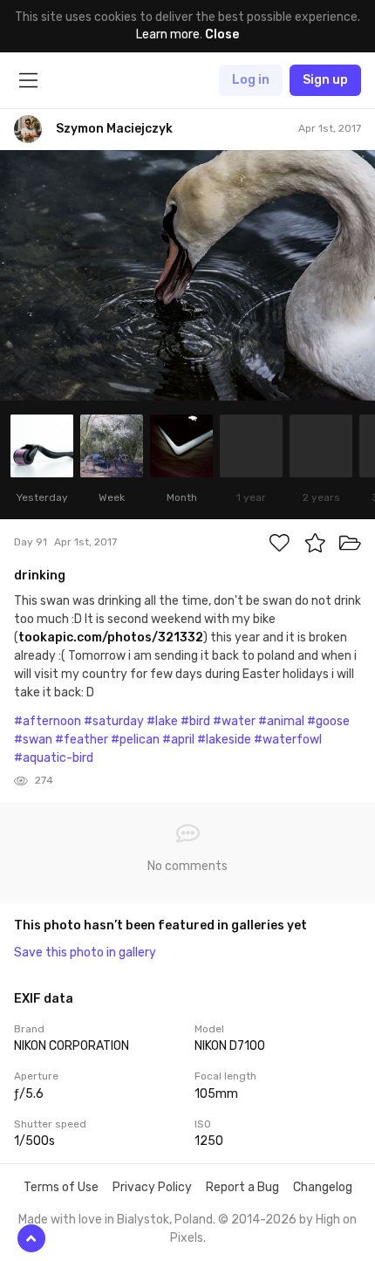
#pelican (135, 739)
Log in (250, 79)
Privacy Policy (152, 1187)
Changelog (322, 1187)
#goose (328, 721)
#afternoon (47, 721)
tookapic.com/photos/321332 (110, 637)
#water (234, 721)
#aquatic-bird (53, 757)
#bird (195, 721)
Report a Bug (242, 1187)
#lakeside (224, 739)
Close (222, 34)
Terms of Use (61, 1187)
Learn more (168, 34)
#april (178, 739)
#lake (162, 721)
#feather (81, 739)
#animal (281, 721)
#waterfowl (288, 739)
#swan (33, 739)
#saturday (114, 721)
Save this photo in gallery (85, 952)
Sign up (325, 79)
